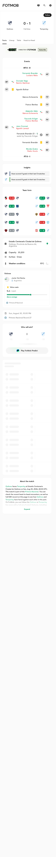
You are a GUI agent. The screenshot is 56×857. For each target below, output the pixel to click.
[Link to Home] (10, 5)
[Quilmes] (10, 335)
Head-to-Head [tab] (29, 40)
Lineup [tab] (11, 40)
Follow (47, 15)
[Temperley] (43, 335)
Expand (27, 509)
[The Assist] (27, 49)
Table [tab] (19, 40)
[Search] (44, 5)
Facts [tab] (4, 40)
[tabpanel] (27, 262)
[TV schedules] (38, 5)
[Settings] (50, 5)
